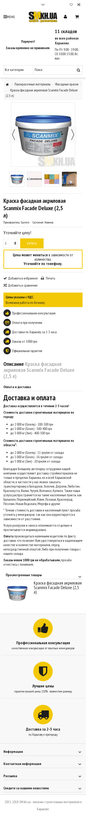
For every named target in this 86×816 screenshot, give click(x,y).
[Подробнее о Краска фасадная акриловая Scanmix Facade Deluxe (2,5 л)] (18, 593)
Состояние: (38, 222)
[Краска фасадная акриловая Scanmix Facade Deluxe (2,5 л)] (17, 179)
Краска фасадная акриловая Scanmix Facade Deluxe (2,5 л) (58, 587)
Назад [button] (13, 135)
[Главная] (7, 85)
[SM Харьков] (43, 17)
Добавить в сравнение (23, 285)
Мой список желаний (71, 5)
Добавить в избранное (23, 278)
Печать (50, 278)
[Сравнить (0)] (78, 5)
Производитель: (11, 222)
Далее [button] (73, 135)
